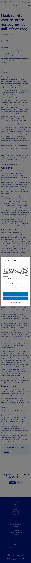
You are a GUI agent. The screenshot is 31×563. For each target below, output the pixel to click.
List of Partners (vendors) (8, 289)
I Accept (15, 298)
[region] (15, 281)
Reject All (15, 294)
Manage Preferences (15, 302)
